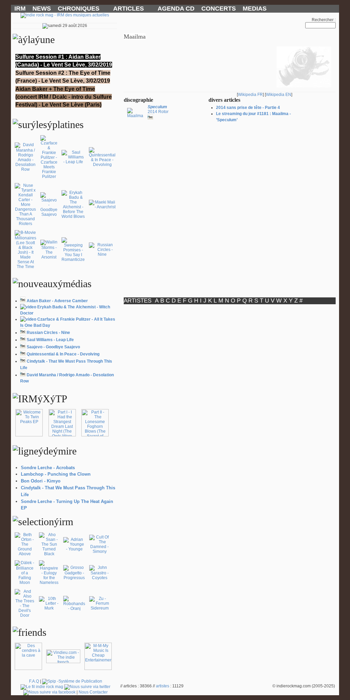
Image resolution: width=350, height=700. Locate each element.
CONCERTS (218, 8)
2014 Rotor (158, 109)
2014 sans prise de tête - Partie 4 (248, 107)
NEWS (41, 8)
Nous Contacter (93, 692)
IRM (20, 8)
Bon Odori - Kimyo (40, 481)
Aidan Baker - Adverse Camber (57, 300)
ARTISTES (137, 300)
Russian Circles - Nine (48, 332)
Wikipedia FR (250, 94)
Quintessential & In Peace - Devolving (63, 354)
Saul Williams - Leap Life (50, 339)
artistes (162, 686)
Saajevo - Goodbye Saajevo (53, 347)
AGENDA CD (176, 8)
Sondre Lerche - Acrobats (48, 467)
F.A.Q (34, 681)
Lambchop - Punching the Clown (56, 474)
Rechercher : (324, 19)
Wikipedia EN (278, 94)
